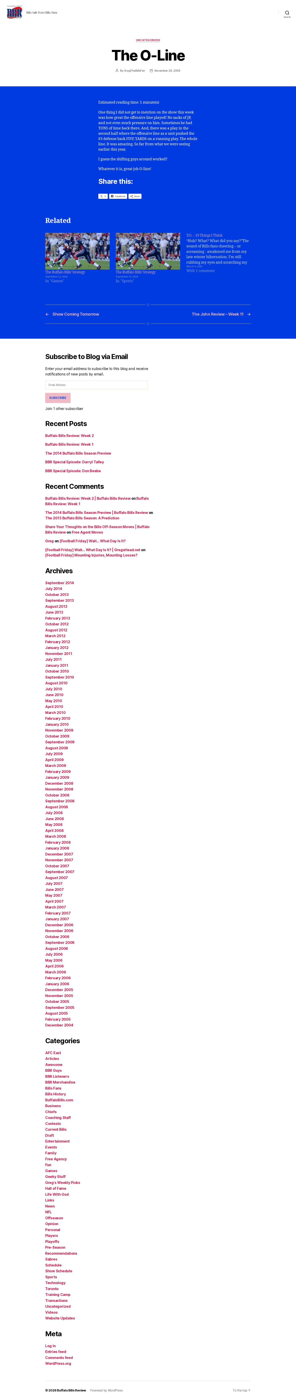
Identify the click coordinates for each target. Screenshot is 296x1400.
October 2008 (57, 795)
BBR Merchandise (60, 1082)
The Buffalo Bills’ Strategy (65, 272)
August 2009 (56, 748)
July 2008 (54, 813)
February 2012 (57, 642)
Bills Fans (53, 1088)
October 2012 (57, 624)
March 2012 (55, 636)
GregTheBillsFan (134, 70)
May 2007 (53, 895)
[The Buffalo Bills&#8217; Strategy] (77, 251)
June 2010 (54, 695)
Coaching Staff (58, 1118)
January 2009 (57, 777)
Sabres (51, 1259)
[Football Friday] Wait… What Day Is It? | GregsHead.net (92, 550)
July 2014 (53, 589)
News (50, 1206)
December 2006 (59, 925)
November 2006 (59, 931)
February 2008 (58, 842)
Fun (48, 1165)
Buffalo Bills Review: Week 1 (69, 444)
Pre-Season (55, 1247)
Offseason (54, 1218)
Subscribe (57, 398)
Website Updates (60, 1318)
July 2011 (53, 659)
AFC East (53, 1053)
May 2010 (53, 701)
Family (50, 1153)
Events (51, 1147)
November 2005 (59, 996)
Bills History (55, 1094)
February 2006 (58, 978)
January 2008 (57, 848)
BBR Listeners (57, 1076)
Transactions (56, 1300)
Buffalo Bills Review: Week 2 (69, 436)
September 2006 (60, 942)
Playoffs (52, 1241)
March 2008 (55, 836)
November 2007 (59, 860)
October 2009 (57, 736)
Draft (49, 1135)
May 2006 (54, 960)
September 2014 (59, 583)
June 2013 (54, 612)
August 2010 (56, 683)
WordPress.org (58, 1363)
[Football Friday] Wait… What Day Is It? (93, 541)
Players (51, 1235)
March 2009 (55, 766)
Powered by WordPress (106, 1390)
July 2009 (54, 754)
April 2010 (54, 707)
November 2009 (59, 730)
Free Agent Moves (87, 532)
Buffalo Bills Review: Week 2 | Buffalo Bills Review (88, 498)
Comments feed (59, 1358)
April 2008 (54, 830)
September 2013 (59, 600)
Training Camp (57, 1294)
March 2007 (55, 907)
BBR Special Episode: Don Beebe (73, 471)
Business (53, 1106)
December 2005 (59, 990)
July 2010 (53, 689)
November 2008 (59, 789)
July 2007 (54, 883)
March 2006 (55, 972)
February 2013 (57, 618)
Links (49, 1200)
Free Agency (56, 1159)
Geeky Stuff (55, 1177)
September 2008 (60, 801)
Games (51, 1171)
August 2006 (56, 948)
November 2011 (58, 654)
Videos (51, 1312)
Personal (52, 1230)
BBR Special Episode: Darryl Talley (74, 462)
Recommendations (61, 1253)
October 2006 (57, 937)
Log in (50, 1346)
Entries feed (55, 1352)
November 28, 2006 (167, 70)
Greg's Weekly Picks (62, 1182)
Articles (52, 1059)
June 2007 (54, 889)
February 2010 (57, 718)
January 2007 (57, 919)
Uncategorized (148, 40)
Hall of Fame (55, 1188)
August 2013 (56, 606)
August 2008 (56, 807)
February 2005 (58, 1019)
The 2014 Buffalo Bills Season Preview (78, 453)
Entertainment (57, 1141)
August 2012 (56, 630)
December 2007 (59, 854)
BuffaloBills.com (59, 1100)
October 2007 (57, 866)
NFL (48, 1212)
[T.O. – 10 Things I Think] (218, 258)
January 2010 (57, 724)
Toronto (52, 1289)
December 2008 (59, 783)
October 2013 (57, 595)
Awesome (54, 1065)
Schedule (53, 1265)
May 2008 (54, 824)
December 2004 (59, 1025)
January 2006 (57, 984)
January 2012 (57, 648)
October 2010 (57, 671)
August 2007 (56, 878)
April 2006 (54, 966)
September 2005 (59, 1007)
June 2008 (54, 819)
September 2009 (60, 742)
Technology (55, 1283)
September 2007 (59, 872)
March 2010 (55, 713)
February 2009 (58, 771)
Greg (49, 541)
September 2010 (59, 677)
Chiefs (51, 1112)
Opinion (51, 1224)
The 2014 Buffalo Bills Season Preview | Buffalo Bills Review (96, 512)
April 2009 (54, 760)
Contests (53, 1124)
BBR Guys (53, 1070)
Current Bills (56, 1129)
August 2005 (56, 1013)
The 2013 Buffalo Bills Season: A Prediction (82, 518)
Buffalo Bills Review (71, 1390)
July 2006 (54, 954)
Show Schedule (58, 1271)
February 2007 (58, 913)
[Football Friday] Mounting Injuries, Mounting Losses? (91, 555)
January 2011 (56, 665)
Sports (51, 1277)
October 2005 (57, 1001)
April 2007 (54, 901)
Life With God (57, 1194)
